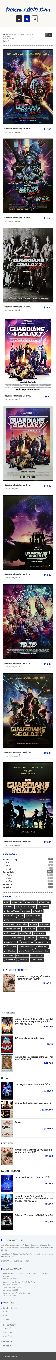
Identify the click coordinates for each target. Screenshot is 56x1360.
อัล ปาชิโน (31, 938)
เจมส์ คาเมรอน (28, 942)
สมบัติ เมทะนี (26, 933)
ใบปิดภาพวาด (37, 960)
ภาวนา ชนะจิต (30, 929)
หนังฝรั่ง (17, 132)
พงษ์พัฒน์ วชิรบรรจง (13, 929)
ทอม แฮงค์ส (10, 924)
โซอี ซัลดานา (10, 960)
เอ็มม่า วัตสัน (42, 946)
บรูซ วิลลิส (45, 924)
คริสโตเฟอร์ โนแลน (12, 911)
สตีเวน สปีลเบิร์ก (11, 933)
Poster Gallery (9, 132)
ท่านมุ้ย (34, 924)
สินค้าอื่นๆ (7, 887)
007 (7, 902)
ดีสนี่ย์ (27, 920)
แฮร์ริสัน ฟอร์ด (37, 955)
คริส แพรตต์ (44, 907)
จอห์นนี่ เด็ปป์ (10, 915)
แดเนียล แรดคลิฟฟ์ (41, 951)
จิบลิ (21, 915)
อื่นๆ (7, 862)
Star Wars (9, 907)
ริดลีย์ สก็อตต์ (44, 929)
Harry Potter (18, 902)
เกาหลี (8, 868)
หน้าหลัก (6, 34)
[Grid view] (46, 35)
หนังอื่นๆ (9, 878)
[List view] (50, 35)
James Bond (31, 902)
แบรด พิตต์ (9, 955)
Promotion (7, 884)
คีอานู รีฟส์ (38, 911)
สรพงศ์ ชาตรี (40, 933)
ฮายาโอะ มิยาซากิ (12, 942)
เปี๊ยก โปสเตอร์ (11, 946)
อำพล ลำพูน (44, 938)
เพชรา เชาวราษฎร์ (27, 946)
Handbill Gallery (10, 859)
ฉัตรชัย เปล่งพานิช (34, 915)
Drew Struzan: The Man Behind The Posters (19, 1282)
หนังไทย (9, 881)
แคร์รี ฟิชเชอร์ (25, 951)
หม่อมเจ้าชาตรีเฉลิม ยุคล (14, 938)
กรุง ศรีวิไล (21, 907)
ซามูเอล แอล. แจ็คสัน (13, 920)
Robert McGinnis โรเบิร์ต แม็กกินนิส (16, 1293)
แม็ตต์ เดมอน (22, 955)
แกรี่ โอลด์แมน (11, 951)
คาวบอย (27, 911)
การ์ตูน (32, 907)
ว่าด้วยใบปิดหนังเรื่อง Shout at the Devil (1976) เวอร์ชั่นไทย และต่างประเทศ (28, 1274)
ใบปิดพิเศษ (23, 960)
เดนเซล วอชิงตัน (43, 942)
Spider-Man (45, 902)
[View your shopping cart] (27, 18)
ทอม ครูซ (37, 920)
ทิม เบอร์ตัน (23, 924)
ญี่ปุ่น (8, 865)
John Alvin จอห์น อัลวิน (12, 1287)
